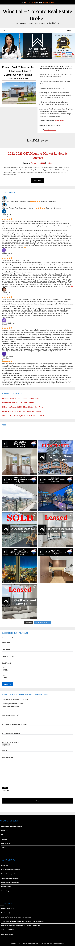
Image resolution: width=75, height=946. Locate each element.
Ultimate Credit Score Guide (9, 878)
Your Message (7, 757)
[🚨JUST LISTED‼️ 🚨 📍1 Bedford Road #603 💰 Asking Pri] (55, 565)
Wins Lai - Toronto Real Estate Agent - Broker (17, 208)
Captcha (5, 790)
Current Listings (6, 886)
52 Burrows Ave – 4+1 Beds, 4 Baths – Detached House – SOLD (23, 416)
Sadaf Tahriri (6, 214)
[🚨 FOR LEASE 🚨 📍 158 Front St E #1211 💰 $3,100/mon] (19, 565)
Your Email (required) (11, 733)
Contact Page (5, 891)
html (5, 670)
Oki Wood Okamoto (8, 323)
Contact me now (59, 120)
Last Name (6, 649)
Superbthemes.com (58, 943)
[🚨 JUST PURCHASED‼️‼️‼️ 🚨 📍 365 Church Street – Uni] (55, 457)
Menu (69, 30)
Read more (37, 181)
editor (49, 163)
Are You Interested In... (11, 742)
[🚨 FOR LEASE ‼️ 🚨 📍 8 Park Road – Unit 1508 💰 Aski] (19, 457)
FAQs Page (4, 865)
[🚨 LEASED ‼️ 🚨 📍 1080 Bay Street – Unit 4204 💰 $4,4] (19, 601)
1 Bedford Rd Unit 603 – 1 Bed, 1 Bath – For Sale (18, 402)
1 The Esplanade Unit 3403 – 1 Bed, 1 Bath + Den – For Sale (21, 411)
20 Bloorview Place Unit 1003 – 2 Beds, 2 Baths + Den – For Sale (23, 407)
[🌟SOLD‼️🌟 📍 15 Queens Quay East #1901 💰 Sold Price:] (19, 529)
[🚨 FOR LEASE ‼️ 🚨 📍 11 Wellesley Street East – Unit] (19, 493)
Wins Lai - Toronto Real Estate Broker (15, 201)
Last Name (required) (10, 715)
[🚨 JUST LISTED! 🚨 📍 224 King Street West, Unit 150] (55, 493)
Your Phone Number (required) (14, 724)
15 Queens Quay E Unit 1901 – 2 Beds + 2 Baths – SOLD (20, 398)
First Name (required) (10, 706)
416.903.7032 (30, 2)
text (5, 678)
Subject (5, 750)
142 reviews (51, 201)
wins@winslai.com (49, 2)
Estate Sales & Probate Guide (10, 882)
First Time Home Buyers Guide (10, 869)
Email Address (8, 656)
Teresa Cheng (7, 253)
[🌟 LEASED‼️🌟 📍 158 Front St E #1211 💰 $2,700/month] (55, 529)
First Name (6, 642)
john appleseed (7, 357)
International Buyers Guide (9, 874)
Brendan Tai (6, 292)
